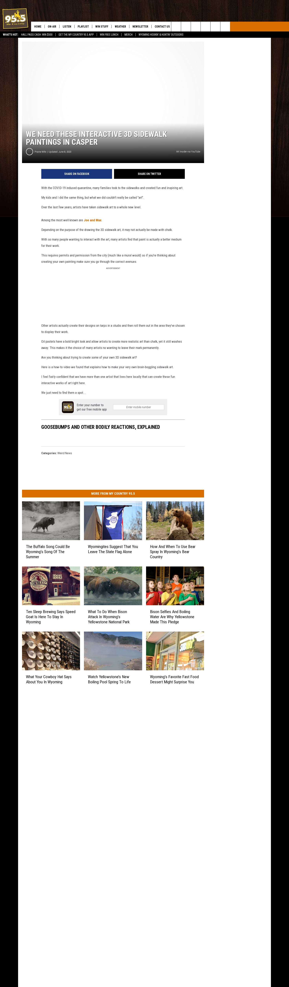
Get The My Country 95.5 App (76, 34)
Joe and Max (92, 220)
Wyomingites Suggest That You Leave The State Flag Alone (113, 549)
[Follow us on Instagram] (205, 26)
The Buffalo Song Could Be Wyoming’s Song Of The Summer (48, 551)
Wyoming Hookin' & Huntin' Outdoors (161, 34)
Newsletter (140, 26)
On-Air (52, 26)
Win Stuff (101, 26)
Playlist (83, 26)
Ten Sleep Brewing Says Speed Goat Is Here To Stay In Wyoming (50, 616)
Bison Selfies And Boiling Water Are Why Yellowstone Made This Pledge (172, 616)
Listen (67, 26)
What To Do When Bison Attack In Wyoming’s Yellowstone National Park (109, 616)
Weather (120, 26)
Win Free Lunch (109, 34)
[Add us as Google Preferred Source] (186, 26)
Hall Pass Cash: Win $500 (36, 34)
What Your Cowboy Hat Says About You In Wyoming (49, 679)
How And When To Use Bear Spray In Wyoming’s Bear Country (172, 551)
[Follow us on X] (215, 26)
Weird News (64, 453)
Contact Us (162, 26)
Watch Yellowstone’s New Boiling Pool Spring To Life (109, 679)
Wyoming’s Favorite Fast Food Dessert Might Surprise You (174, 679)
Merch (128, 34)
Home (37, 26)
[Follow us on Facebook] (196, 26)
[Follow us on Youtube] (225, 26)
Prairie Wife (40, 151)
